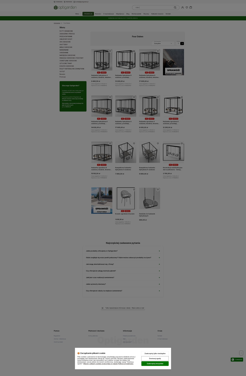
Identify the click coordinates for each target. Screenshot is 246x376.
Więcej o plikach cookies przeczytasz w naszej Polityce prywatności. (108, 364)
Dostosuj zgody (155, 358)
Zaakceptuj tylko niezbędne (155, 353)
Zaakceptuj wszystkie (155, 364)
